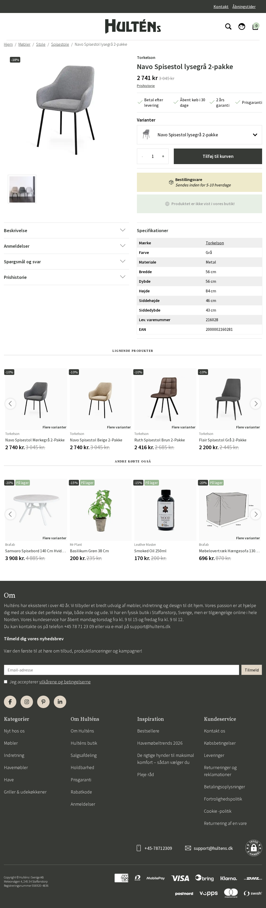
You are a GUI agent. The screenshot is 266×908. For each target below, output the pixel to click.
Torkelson (146, 57)
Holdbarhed (82, 767)
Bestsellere (148, 731)
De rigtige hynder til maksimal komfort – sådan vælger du (165, 758)
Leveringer (214, 755)
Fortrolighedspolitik (223, 799)
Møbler (24, 44)
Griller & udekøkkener (25, 792)
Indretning (14, 755)
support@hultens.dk (150, 626)
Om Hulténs (82, 731)
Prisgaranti (81, 780)
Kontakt (221, 6)
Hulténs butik (84, 743)
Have (9, 780)
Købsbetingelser (220, 743)
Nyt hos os (14, 731)
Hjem (8, 44)
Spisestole (60, 44)
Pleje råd (145, 774)
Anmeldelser (83, 804)
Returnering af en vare (225, 823)
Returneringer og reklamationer (220, 770)
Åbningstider (244, 6)
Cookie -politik (217, 811)
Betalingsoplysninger (224, 787)
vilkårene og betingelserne (65, 682)
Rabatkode (81, 792)
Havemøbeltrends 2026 (160, 743)
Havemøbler (16, 767)
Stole (40, 44)
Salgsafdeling (84, 755)
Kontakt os (214, 731)
